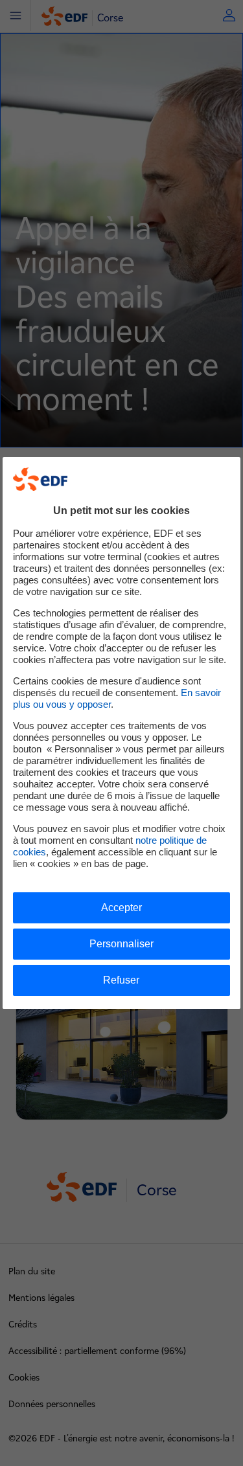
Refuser (121, 980)
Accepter (121, 907)
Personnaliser (121, 943)
